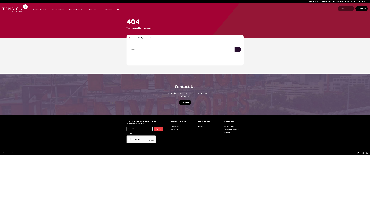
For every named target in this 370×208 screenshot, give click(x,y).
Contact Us (362, 9)
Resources (229, 121)
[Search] (350, 8)
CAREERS (200, 126)
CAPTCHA (130, 134)
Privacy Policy (229, 126)
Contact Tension (178, 121)
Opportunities (204, 121)
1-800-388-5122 (313, 1)
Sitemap (227, 132)
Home (131, 38)
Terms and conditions (232, 129)
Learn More (185, 102)
